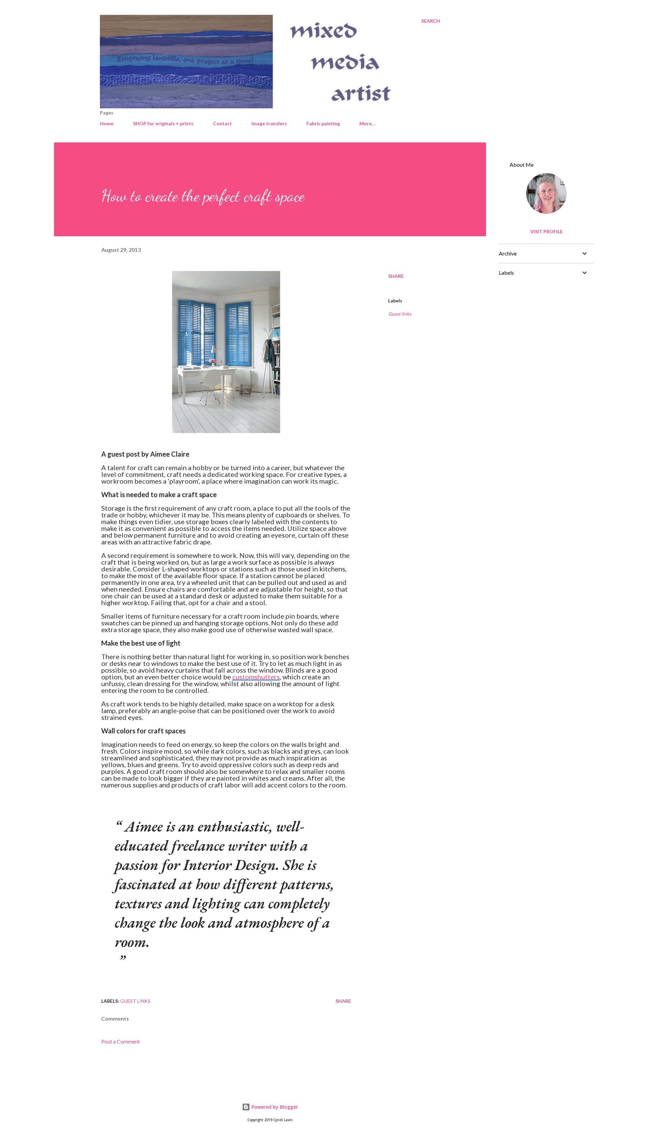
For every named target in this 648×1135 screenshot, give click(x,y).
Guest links (399, 314)
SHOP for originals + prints (163, 123)
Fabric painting (323, 123)
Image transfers (269, 123)
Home (106, 123)
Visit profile (546, 231)
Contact (222, 123)
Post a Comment (120, 1041)
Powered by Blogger (274, 1107)
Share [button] (396, 276)
